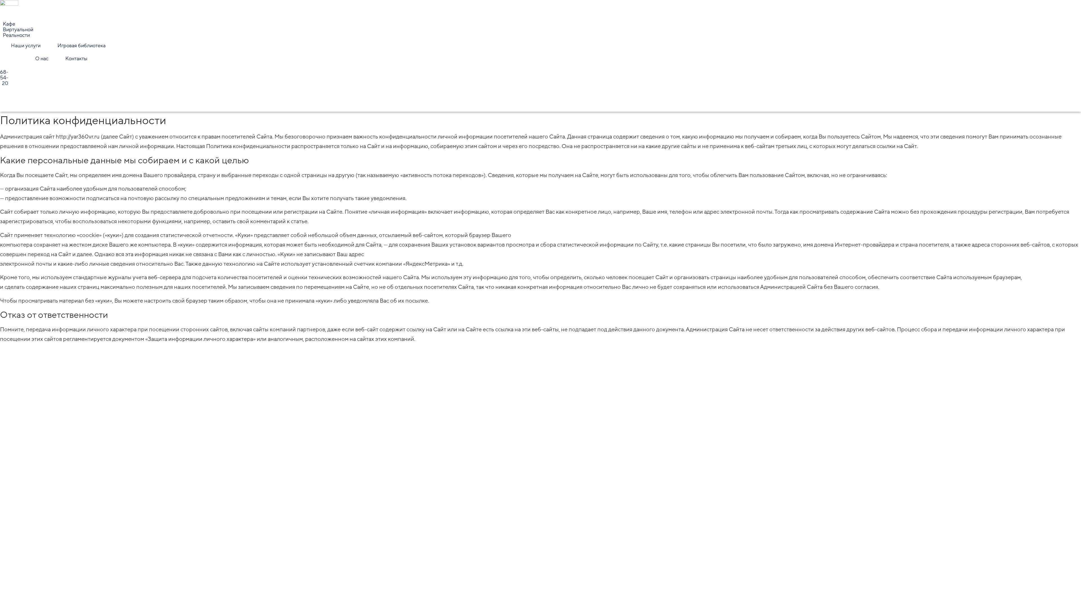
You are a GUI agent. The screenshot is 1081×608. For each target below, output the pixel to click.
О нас (41, 58)
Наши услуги (26, 45)
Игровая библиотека (81, 45)
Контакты (76, 58)
